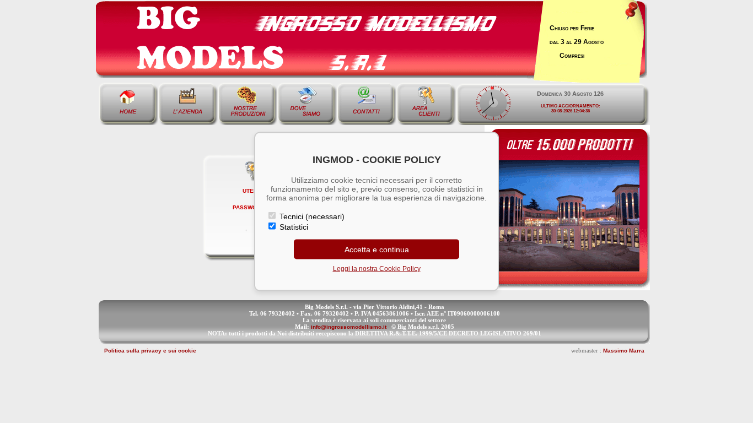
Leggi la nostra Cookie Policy (377, 269)
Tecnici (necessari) (311, 216)
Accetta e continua (377, 249)
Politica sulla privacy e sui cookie (150, 351)
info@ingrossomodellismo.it (348, 327)
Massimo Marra (623, 351)
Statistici (292, 227)
